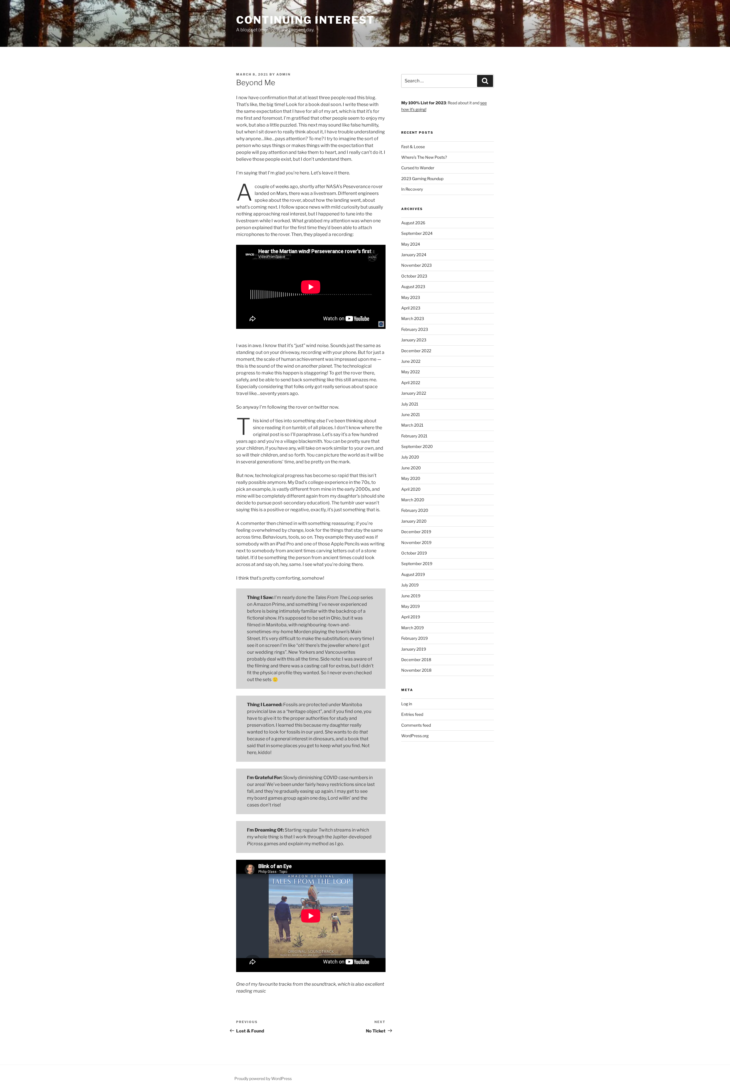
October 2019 (414, 553)
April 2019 (410, 616)
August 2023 (413, 286)
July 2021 (409, 404)
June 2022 (410, 361)
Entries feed (412, 714)
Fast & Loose (413, 146)
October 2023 (414, 276)
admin (283, 74)
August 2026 (413, 222)
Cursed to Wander (417, 167)
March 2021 (412, 425)
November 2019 (416, 542)
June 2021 (410, 414)
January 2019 (413, 649)
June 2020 (411, 467)
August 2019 (413, 574)
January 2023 (413, 339)
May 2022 (410, 371)
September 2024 (417, 233)
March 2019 (412, 627)
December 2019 (416, 531)
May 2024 (410, 244)
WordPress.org (415, 735)
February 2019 (414, 638)
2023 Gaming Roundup (422, 178)
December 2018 (416, 659)
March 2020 (412, 499)
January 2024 (413, 254)
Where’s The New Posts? (424, 157)
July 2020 (410, 457)
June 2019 (410, 595)
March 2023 (412, 318)
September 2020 (417, 446)
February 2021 (414, 435)
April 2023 (410, 307)
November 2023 (416, 265)
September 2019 (416, 563)
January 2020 (414, 521)
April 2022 (410, 382)
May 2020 (410, 478)
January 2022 (413, 393)
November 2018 (416, 670)
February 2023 (414, 329)
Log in (406, 703)
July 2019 (410, 584)
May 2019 (410, 606)
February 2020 (414, 510)
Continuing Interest (305, 20)
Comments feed (416, 725)
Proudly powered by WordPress (263, 1078)
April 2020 (411, 489)
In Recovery (412, 189)
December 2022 (416, 350)
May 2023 (410, 297)
